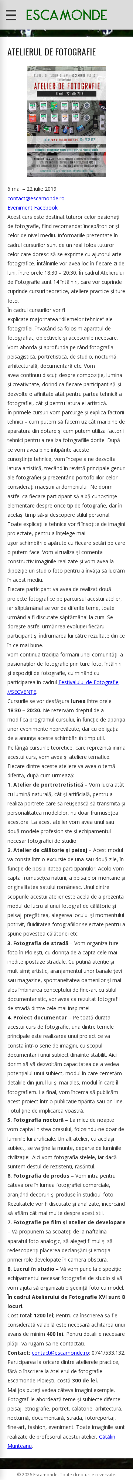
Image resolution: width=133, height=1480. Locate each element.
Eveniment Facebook (32, 207)
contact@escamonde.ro (36, 198)
